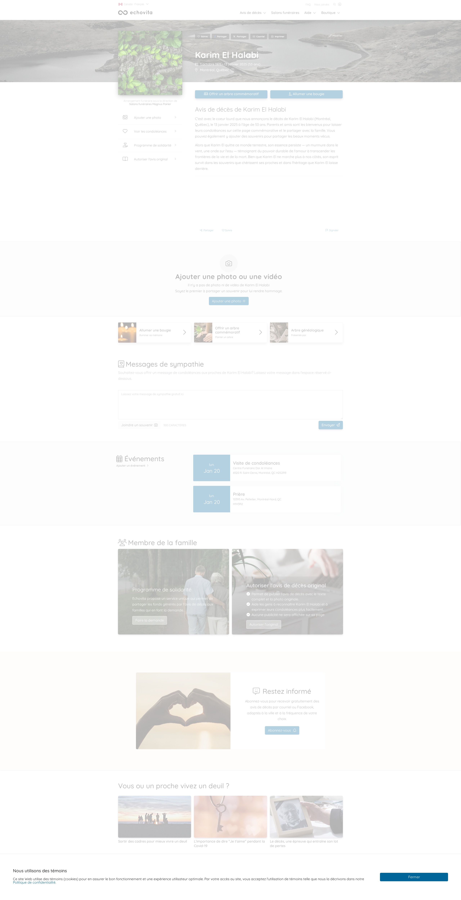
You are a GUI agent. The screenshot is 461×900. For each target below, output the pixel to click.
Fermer (414, 877)
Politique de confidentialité (34, 882)
